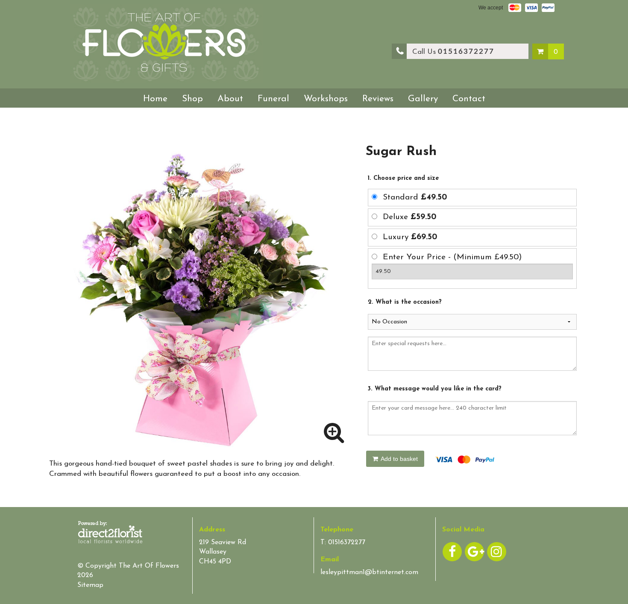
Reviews (377, 98)
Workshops (326, 98)
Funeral (273, 98)
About (230, 98)
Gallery (423, 98)
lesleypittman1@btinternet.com (369, 572)
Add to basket (398, 458)
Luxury (410, 237)
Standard (415, 198)
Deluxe (409, 217)
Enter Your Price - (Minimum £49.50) (452, 257)
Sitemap (90, 585)
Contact (468, 98)
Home (155, 98)
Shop (192, 98)
